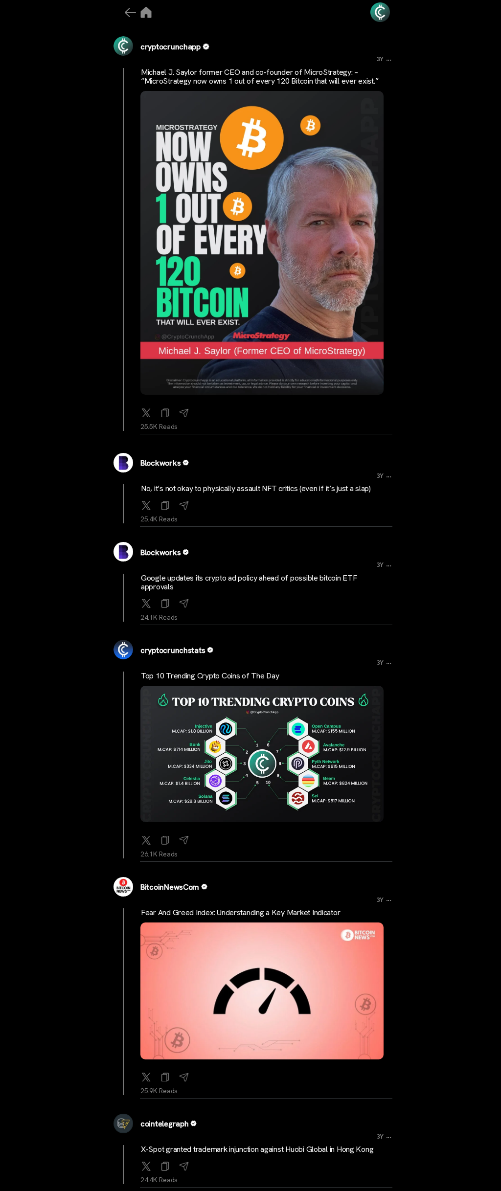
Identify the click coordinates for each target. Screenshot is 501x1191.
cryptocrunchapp (170, 47)
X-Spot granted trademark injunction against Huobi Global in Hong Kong (257, 1149)
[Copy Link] (165, 411)
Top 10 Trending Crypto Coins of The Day (210, 676)
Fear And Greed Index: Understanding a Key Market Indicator (240, 912)
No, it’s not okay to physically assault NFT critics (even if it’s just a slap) (256, 488)
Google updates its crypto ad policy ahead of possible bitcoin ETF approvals (249, 582)
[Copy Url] (165, 503)
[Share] (184, 411)
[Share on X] (146, 411)
